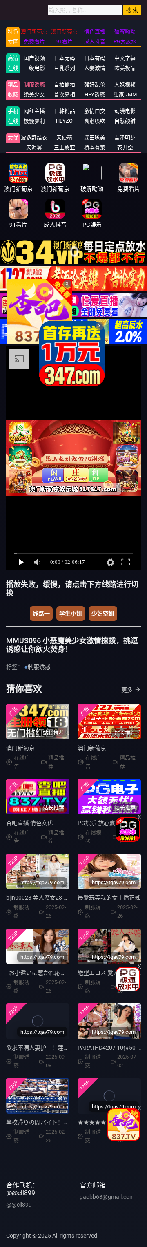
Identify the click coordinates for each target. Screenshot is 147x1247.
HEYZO (64, 121)
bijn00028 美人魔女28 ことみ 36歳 (50, 897)
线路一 (41, 613)
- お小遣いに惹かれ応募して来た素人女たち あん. (69, 972)
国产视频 (34, 58)
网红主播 (34, 111)
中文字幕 (125, 58)
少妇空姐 (102, 613)
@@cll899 (19, 1204)
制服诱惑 (34, 85)
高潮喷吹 (94, 121)
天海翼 (34, 147)
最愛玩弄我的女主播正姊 (109, 897)
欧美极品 (125, 68)
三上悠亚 (64, 147)
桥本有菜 (94, 147)
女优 (13, 138)
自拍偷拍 (64, 85)
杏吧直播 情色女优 (29, 823)
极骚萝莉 (34, 121)
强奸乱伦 (94, 85)
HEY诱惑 (95, 94)
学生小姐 (70, 613)
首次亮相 (64, 94)
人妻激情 (94, 68)
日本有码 (94, 58)
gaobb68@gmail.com (107, 1197)
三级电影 (34, 68)
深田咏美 (94, 138)
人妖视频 (125, 85)
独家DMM (125, 94)
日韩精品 (64, 111)
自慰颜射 (125, 121)
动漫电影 (125, 111)
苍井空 (125, 147)
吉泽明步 (125, 138)
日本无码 (64, 58)
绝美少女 (34, 94)
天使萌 (64, 138)
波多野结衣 (34, 138)
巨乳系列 (64, 68)
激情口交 (94, 111)
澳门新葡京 (20, 748)
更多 (127, 689)
